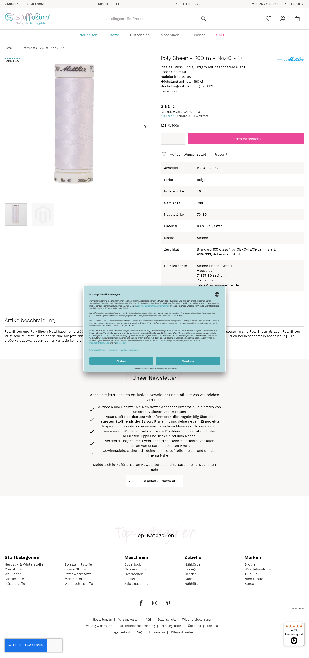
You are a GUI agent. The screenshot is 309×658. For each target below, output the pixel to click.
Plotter (129, 579)
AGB (149, 619)
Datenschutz (167, 619)
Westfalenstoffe (258, 569)
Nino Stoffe (254, 579)
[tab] (154, 34)
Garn (188, 579)
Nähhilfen (192, 584)
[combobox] (156, 18)
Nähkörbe (192, 564)
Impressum (157, 632)
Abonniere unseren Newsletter (154, 481)
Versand (194, 112)
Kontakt (212, 626)
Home (8, 48)
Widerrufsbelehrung (196, 619)
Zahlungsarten (171, 626)
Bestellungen (102, 619)
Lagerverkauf (121, 632)
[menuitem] (90, 35)
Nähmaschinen (136, 569)
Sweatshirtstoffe (78, 564)
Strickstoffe (14, 579)
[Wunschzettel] (269, 19)
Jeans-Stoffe (75, 569)
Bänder (190, 574)
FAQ (140, 632)
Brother (251, 564)
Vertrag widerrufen (99, 626)
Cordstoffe (13, 569)
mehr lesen (170, 91)
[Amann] (290, 62)
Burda (249, 584)
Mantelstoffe (75, 579)
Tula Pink (252, 574)
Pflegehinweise (182, 632)
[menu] (154, 35)
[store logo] (27, 18)
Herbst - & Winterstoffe (24, 564)
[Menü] (301, 624)
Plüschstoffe (15, 584)
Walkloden (13, 574)
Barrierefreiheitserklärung (137, 626)
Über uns (194, 626)
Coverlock (132, 564)
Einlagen (192, 569)
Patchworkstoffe (78, 574)
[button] (139, 127)
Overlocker (133, 574)
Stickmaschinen (137, 584)
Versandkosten (128, 619)
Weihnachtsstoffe (78, 584)
